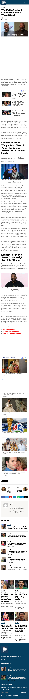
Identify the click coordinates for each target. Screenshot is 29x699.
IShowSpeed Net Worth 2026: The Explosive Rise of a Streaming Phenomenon (17, 553)
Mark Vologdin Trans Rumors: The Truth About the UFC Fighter (16, 544)
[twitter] (4, 659)
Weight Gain (4, 481)
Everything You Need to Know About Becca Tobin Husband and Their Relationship (17, 561)
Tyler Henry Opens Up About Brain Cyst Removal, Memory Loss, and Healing (16, 528)
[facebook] (2, 659)
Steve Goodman (8, 18)
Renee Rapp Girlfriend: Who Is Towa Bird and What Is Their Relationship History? (17, 569)
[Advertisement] (14, 47)
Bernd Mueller (6, 608)
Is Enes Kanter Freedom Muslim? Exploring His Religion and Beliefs (16, 535)
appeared (8, 189)
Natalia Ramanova (21, 639)
